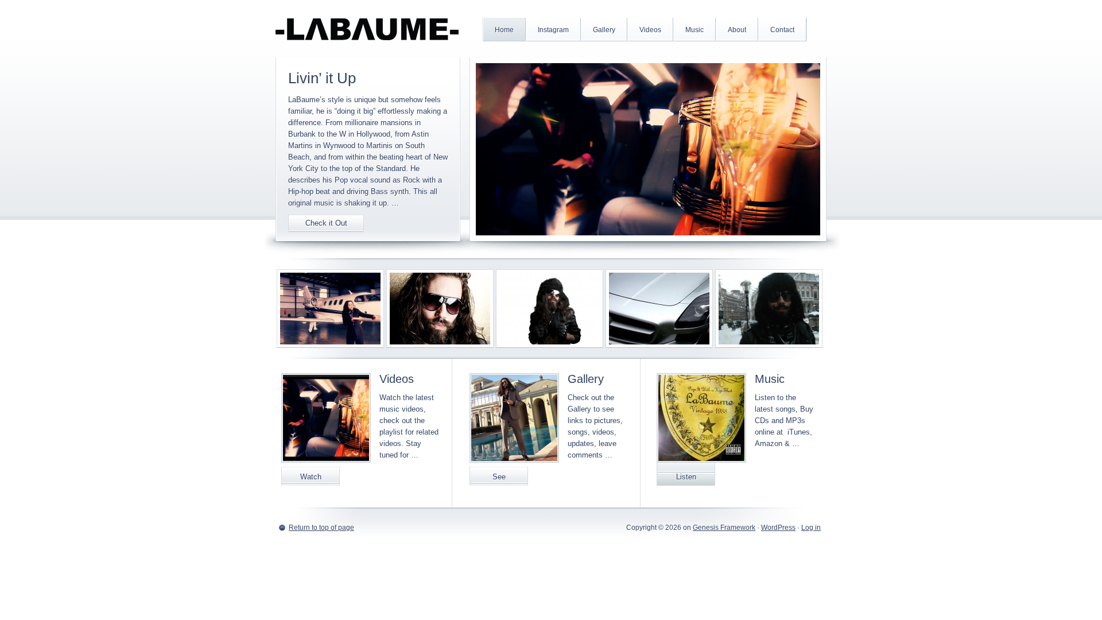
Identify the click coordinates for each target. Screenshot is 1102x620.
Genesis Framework (724, 528)
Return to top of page (321, 528)
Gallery (586, 379)
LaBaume (367, 28)
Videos (396, 379)
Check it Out (326, 223)
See (499, 476)
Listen (686, 476)
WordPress (778, 528)
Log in (811, 528)
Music (770, 379)
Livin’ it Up (322, 78)
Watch (310, 476)
